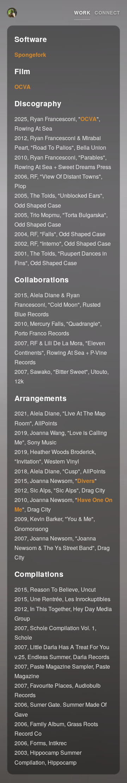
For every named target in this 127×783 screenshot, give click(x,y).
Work (82, 12)
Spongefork (30, 54)
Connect (107, 12)
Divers (86, 481)
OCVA (22, 87)
